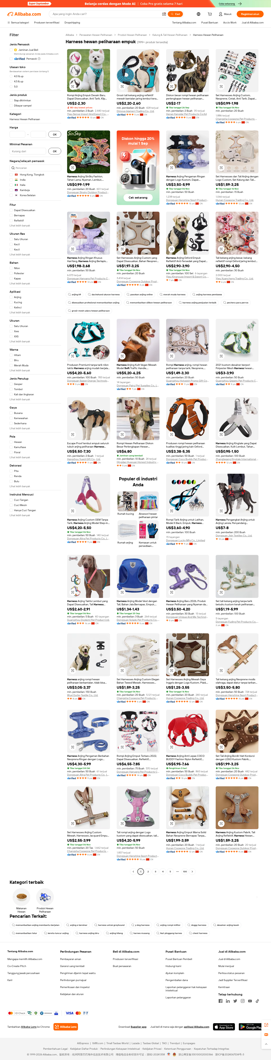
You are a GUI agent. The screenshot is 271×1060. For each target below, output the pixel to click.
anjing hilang (116, 933)
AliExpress (83, 1043)
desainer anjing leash (228, 925)
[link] (266, 1025)
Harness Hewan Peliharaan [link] (208, 34)
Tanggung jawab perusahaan (23, 973)
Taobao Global (151, 1043)
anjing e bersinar (78, 925)
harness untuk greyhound (111, 925)
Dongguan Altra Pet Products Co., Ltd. (88, 538)
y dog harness (142, 925)
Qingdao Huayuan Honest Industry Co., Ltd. (138, 462)
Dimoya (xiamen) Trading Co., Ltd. (135, 111)
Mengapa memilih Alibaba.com (24, 959)
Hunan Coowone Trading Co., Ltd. (235, 200)
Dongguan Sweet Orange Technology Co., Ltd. (88, 380)
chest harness (200, 933)
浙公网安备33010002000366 (195, 1054)
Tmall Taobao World (117, 1043)
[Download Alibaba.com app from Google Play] (251, 1026)
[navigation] (35, 453)
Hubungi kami (173, 966)
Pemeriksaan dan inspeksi (75, 987)
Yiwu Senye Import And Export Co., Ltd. (88, 114)
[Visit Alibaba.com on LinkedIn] (228, 1001)
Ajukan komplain (175, 973)
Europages (189, 1043)
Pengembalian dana (177, 980)
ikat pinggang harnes (171, 933)
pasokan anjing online (141, 294)
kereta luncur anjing (58, 933)
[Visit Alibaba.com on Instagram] (242, 1001)
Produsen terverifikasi (125, 959)
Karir (10, 980)
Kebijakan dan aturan (72, 994)
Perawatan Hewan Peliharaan (95, 34)
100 (185, 871)
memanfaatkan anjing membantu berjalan (37, 925)
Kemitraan (224, 987)
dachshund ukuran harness (106, 294)
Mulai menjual (226, 966)
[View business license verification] (169, 1054)
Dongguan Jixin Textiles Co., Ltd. (234, 535)
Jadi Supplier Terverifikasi (232, 980)
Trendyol (175, 1043)
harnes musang (141, 933)
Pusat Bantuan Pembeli (179, 959)
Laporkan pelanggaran (178, 997)
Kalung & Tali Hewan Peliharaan (169, 34)
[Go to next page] (192, 871)
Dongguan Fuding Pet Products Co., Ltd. (237, 621)
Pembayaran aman (70, 959)
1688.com (97, 1043)
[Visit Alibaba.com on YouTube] (250, 1001)
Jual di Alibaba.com (229, 959)
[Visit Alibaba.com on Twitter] (235, 1001)
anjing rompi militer (170, 925)
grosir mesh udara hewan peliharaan (91, 310)
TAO (164, 1043)
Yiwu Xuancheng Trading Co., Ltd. (234, 278)
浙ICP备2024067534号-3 (229, 1054)
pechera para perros (237, 302)
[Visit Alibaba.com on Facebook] (220, 1001)
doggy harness (198, 925)
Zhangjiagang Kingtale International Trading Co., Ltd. (237, 459)
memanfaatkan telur (26, 933)
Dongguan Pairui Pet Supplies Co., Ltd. (138, 385)
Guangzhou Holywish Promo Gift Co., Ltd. (187, 380)
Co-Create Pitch (16, 966)
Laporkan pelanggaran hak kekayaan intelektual (186, 989)
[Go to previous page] (133, 871)
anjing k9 (76, 294)
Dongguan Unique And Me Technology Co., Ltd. (187, 616)
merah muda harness (174, 294)
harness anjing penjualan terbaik (199, 302)
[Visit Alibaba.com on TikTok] (257, 1001)
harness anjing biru (89, 933)
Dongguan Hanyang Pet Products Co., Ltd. (88, 278)
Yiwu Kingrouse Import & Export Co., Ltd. (187, 276)
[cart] (210, 14)
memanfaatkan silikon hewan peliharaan (151, 302)
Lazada (136, 1043)
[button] (164, 14)
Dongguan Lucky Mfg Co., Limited (185, 540)
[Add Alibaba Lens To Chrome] (65, 1026)
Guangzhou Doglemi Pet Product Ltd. (88, 619)
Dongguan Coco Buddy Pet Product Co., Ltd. (187, 459)
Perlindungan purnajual (73, 980)
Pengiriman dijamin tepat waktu (78, 973)
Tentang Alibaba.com (20, 951)
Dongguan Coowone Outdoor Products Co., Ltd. (138, 281)
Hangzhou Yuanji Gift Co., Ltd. (83, 459)
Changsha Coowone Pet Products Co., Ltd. (237, 118)
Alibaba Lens (29, 1026)
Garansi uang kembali (72, 966)
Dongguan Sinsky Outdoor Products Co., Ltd (88, 192)
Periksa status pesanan (231, 973)
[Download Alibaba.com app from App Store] (224, 1026)
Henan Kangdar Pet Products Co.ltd (186, 114)
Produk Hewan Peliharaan (132, 34)
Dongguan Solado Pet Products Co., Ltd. (138, 619)
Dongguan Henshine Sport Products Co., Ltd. (187, 200)
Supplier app (139, 1026)
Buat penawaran (122, 966)
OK (55, 134)
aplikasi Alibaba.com (196, 1026)
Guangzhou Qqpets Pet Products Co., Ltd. (237, 380)
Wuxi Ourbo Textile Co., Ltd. (82, 695)
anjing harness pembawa (209, 294)
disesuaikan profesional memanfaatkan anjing (95, 302)
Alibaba (70, 34)
